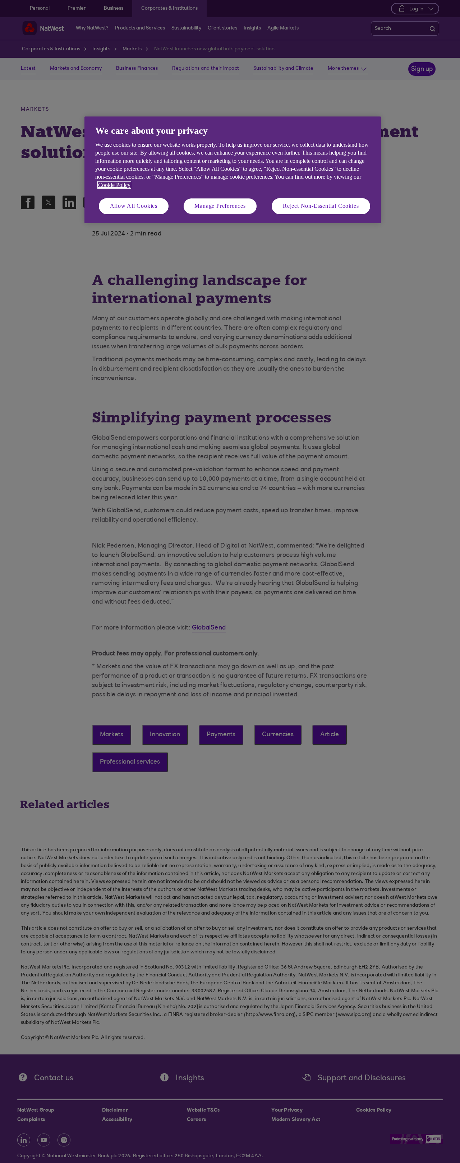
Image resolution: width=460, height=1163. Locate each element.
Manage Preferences (219, 206)
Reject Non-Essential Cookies (321, 206)
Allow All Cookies (134, 206)
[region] (232, 169)
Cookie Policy (114, 185)
